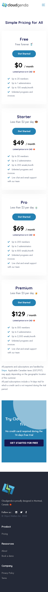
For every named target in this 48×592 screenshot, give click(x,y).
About (4, 550)
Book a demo (8, 556)
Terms (4, 578)
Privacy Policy (8, 573)
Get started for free (24, 443)
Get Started (24, 53)
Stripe (4, 370)
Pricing (5, 533)
